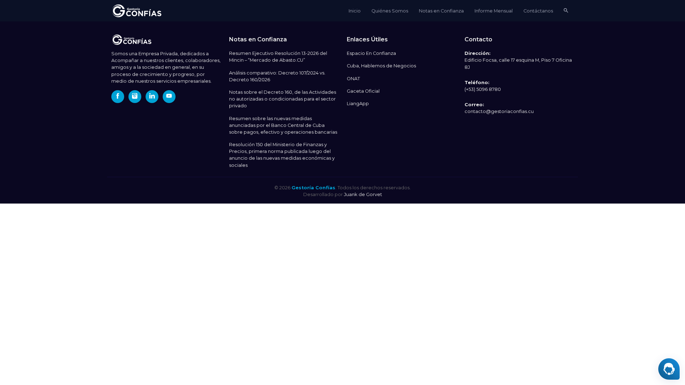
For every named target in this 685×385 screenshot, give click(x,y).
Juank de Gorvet (363, 194)
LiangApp (358, 103)
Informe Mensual (494, 11)
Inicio (355, 11)
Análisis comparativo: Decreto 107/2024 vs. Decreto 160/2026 (277, 76)
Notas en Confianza (441, 11)
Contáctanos (538, 11)
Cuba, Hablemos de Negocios (381, 65)
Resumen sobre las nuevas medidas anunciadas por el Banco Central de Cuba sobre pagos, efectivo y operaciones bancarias (283, 125)
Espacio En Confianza (371, 53)
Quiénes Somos (389, 11)
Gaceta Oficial (363, 91)
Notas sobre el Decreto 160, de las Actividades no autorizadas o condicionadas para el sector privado (282, 98)
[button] (566, 11)
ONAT (353, 78)
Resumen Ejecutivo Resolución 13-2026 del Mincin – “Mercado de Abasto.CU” (278, 57)
